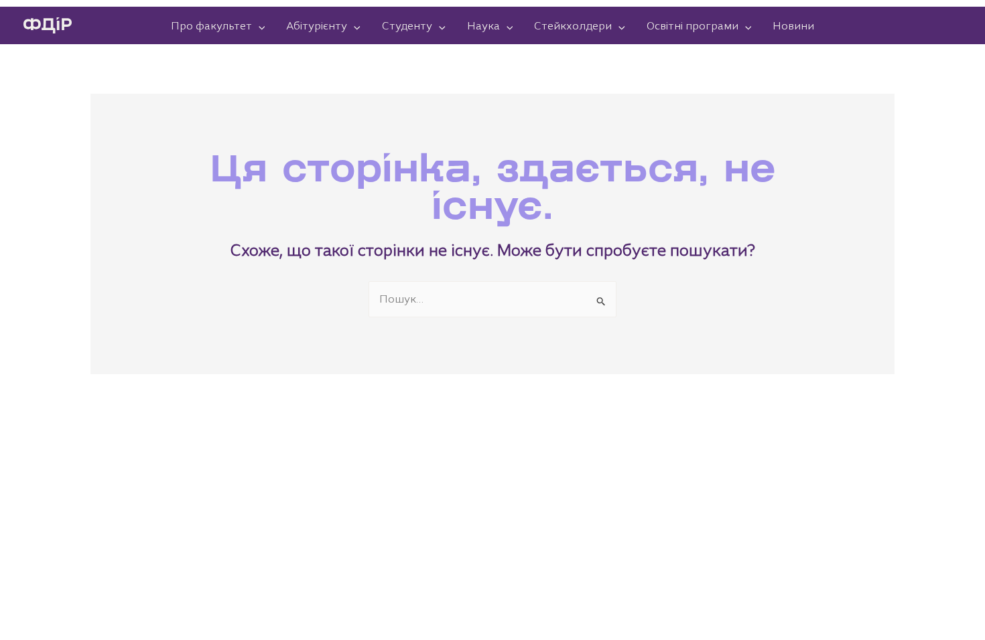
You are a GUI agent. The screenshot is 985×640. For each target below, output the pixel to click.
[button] (258, 25)
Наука (483, 25)
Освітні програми (692, 25)
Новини (793, 25)
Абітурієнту (316, 25)
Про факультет (211, 25)
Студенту (407, 25)
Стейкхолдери (573, 25)
